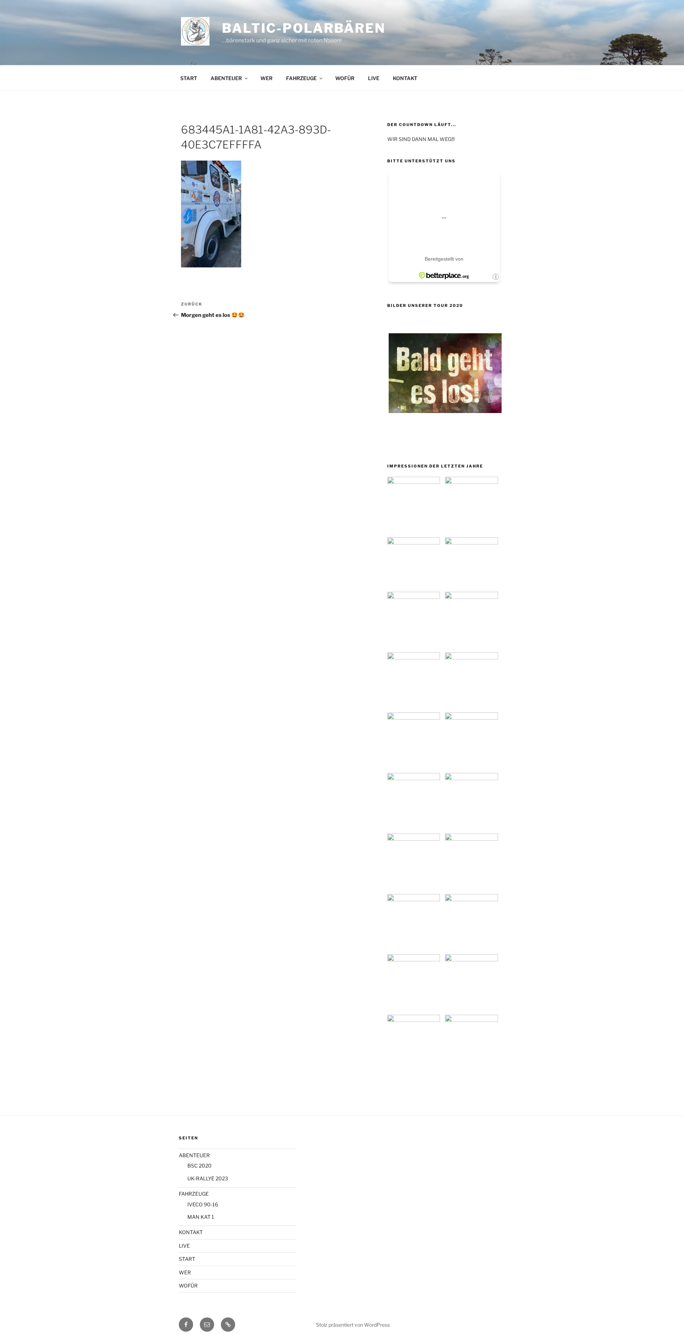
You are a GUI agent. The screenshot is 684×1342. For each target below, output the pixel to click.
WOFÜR (344, 78)
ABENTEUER (226, 78)
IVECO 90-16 (202, 1204)
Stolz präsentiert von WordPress (353, 1325)
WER (266, 78)
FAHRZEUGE (301, 78)
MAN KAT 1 (200, 1217)
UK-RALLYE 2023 (207, 1178)
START (188, 78)
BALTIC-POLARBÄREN (303, 28)
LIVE (373, 78)
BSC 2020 (199, 1166)
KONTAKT (405, 78)
